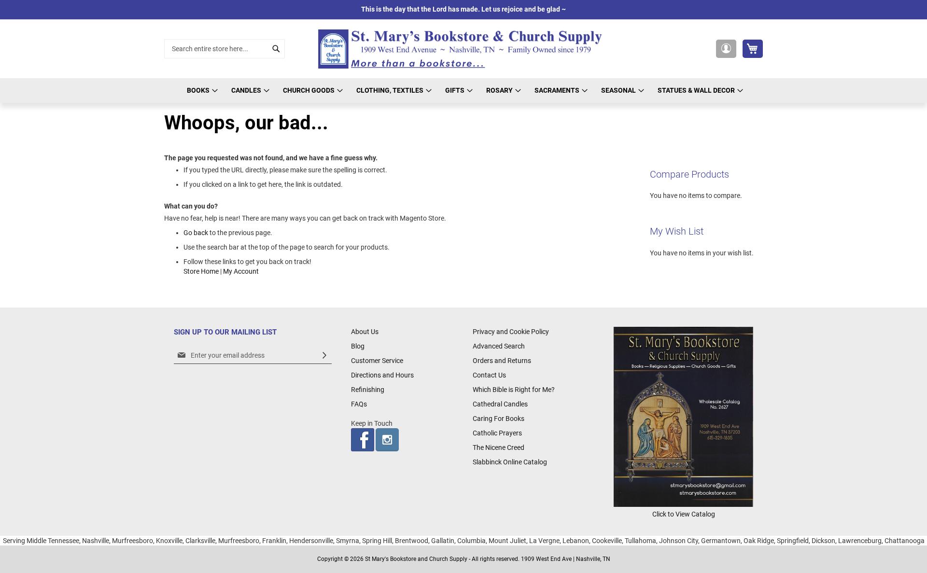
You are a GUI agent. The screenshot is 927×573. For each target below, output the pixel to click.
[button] (726, 49)
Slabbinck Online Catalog (510, 462)
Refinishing (367, 389)
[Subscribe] (324, 355)
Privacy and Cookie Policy (511, 331)
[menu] (463, 90)
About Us (365, 331)
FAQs (359, 404)
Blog (358, 346)
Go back (195, 233)
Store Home (201, 271)
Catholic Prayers (497, 433)
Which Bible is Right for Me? (514, 389)
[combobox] (224, 48)
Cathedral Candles (500, 404)
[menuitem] (201, 90)
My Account (241, 271)
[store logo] (463, 49)
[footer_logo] (683, 504)
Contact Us (489, 375)
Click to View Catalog (683, 514)
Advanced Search (499, 346)
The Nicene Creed (498, 447)
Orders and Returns (502, 360)
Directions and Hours (382, 375)
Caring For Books (498, 418)
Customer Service (377, 360)
